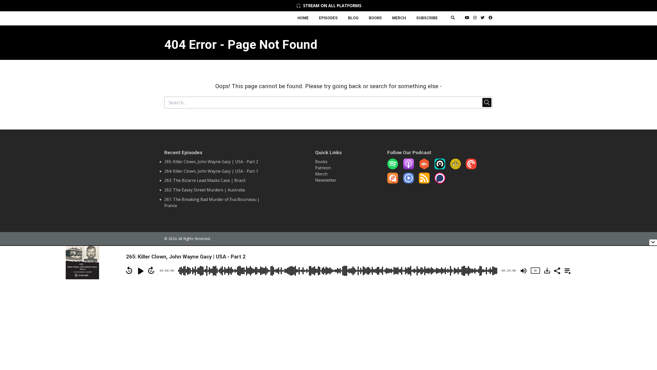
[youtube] (467, 18)
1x (535, 270)
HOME (303, 18)
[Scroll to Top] (645, 312)
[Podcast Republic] (408, 182)
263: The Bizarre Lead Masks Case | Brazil (204, 180)
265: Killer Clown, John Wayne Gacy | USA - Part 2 (211, 161)
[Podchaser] (439, 182)
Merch (321, 174)
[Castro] (439, 168)
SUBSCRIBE (427, 18)
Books (321, 161)
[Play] (140, 271)
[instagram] (475, 18)
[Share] (557, 270)
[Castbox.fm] (424, 168)
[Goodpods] (455, 168)
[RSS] (424, 182)
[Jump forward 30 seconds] (151, 270)
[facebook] (490, 18)
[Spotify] (392, 168)
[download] (547, 270)
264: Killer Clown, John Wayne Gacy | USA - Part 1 (211, 171)
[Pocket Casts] (471, 168)
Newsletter (325, 180)
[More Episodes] (567, 270)
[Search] (453, 18)
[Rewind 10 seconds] (129, 270)
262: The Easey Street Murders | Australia (204, 190)
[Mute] (523, 271)
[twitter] (483, 18)
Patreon (323, 168)
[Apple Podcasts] (408, 168)
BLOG (353, 18)
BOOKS (375, 18)
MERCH (399, 18)
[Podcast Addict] (392, 182)
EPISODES (328, 18)
